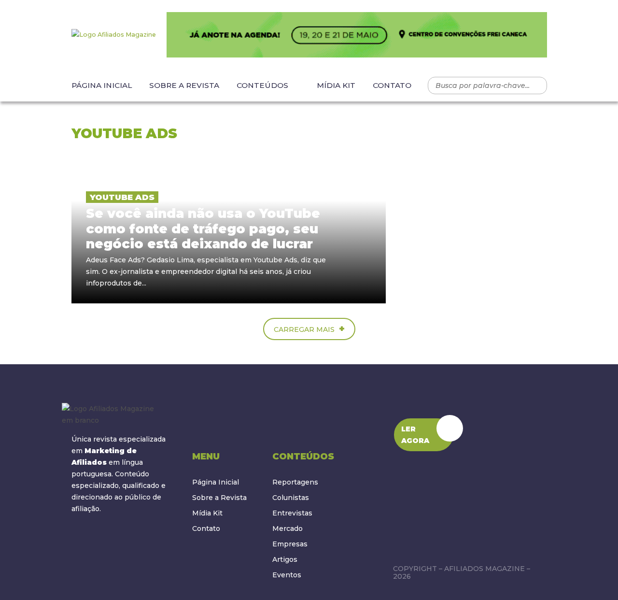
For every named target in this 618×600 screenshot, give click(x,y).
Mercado (287, 528)
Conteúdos (262, 85)
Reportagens (295, 482)
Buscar (535, 85)
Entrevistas (292, 513)
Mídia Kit (336, 85)
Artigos (284, 559)
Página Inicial (101, 85)
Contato (392, 85)
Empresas (290, 544)
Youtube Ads (122, 197)
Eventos (286, 575)
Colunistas (290, 497)
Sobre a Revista (184, 85)
